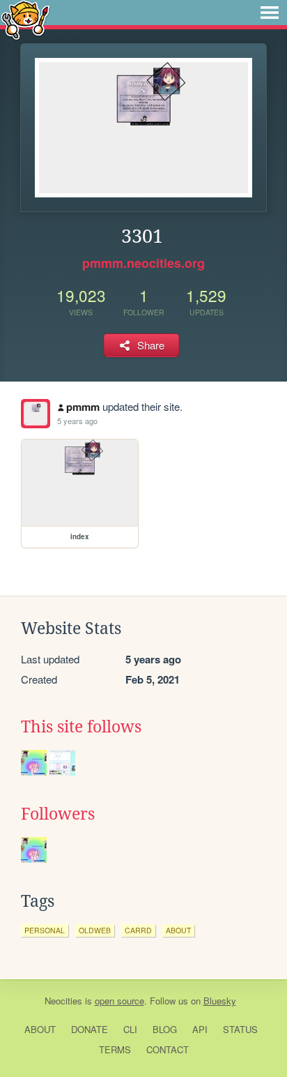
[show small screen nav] (269, 12)
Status (240, 1029)
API (200, 1029)
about (178, 930)
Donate (89, 1029)
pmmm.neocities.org (143, 263)
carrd (138, 930)
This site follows (81, 727)
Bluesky (219, 1000)
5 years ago (77, 420)
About (40, 1029)
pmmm (83, 406)
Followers (58, 814)
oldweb (95, 930)
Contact (167, 1049)
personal (44, 930)
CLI (130, 1029)
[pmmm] (35, 413)
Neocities (63, 1000)
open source (119, 1000)
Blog (165, 1029)
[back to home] (25, 19)
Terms (115, 1049)
